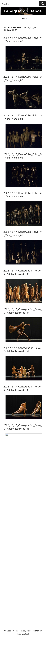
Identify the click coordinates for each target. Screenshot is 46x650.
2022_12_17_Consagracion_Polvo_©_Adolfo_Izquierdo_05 (22, 272)
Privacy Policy (26, 630)
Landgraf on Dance (23, 11)
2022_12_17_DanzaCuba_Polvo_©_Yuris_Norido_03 (22, 155)
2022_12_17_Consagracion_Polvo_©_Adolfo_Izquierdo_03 (22, 349)
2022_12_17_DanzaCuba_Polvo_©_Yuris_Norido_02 (22, 194)
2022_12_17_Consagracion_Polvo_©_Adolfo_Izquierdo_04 (22, 310)
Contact (7, 630)
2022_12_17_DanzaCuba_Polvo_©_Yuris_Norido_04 (22, 117)
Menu (24, 18)
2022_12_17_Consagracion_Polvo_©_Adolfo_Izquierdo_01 (22, 426)
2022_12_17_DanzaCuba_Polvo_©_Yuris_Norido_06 (22, 39)
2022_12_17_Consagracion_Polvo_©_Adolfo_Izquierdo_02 (22, 388)
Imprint (15, 630)
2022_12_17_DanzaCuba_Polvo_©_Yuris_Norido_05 (22, 78)
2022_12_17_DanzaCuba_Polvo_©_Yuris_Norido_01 (22, 233)
